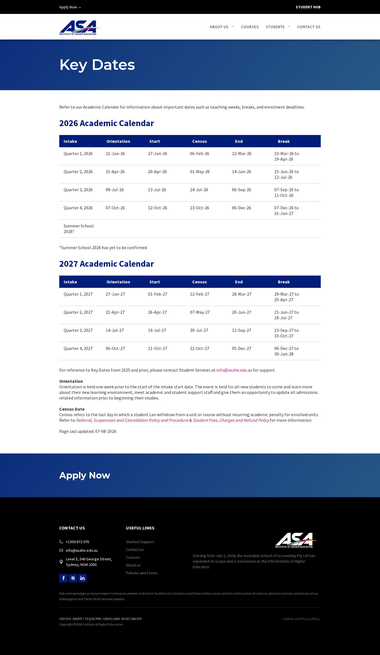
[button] (222, 27)
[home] (80, 24)
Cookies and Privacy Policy (301, 619)
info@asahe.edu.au (234, 370)
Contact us (309, 26)
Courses (250, 26)
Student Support (140, 541)
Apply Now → (70, 6)
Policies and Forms (141, 572)
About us (133, 565)
